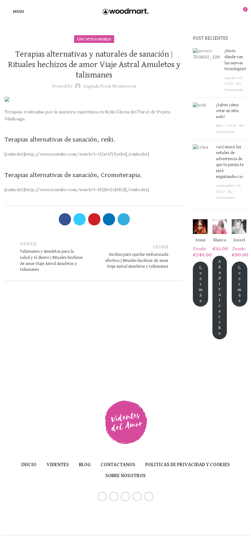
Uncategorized (94, 39)
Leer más (200, 284)
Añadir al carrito (219, 297)
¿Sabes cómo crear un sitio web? (227, 111)
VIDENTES (58, 464)
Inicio (28, 464)
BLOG (85, 464)
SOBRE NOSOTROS (125, 476)
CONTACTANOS (118, 464)
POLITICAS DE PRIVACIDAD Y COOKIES (187, 464)
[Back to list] (94, 256)
